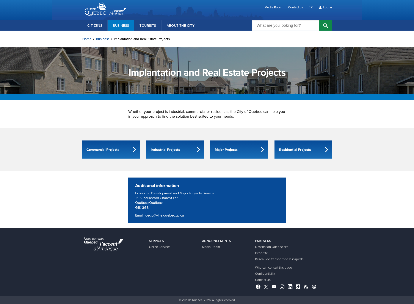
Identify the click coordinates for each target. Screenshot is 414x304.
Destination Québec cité (271, 247)
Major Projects (226, 149)
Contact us (295, 7)
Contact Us (263, 279)
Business (121, 25)
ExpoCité (261, 253)
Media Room (273, 7)
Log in (327, 7)
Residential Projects (295, 149)
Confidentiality (265, 273)
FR (311, 7)
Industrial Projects (165, 149)
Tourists (148, 25)
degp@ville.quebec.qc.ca (164, 215)
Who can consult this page (273, 267)
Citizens (94, 25)
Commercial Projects (102, 149)
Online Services (159, 247)
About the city (181, 25)
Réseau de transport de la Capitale (279, 259)
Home (86, 38)
